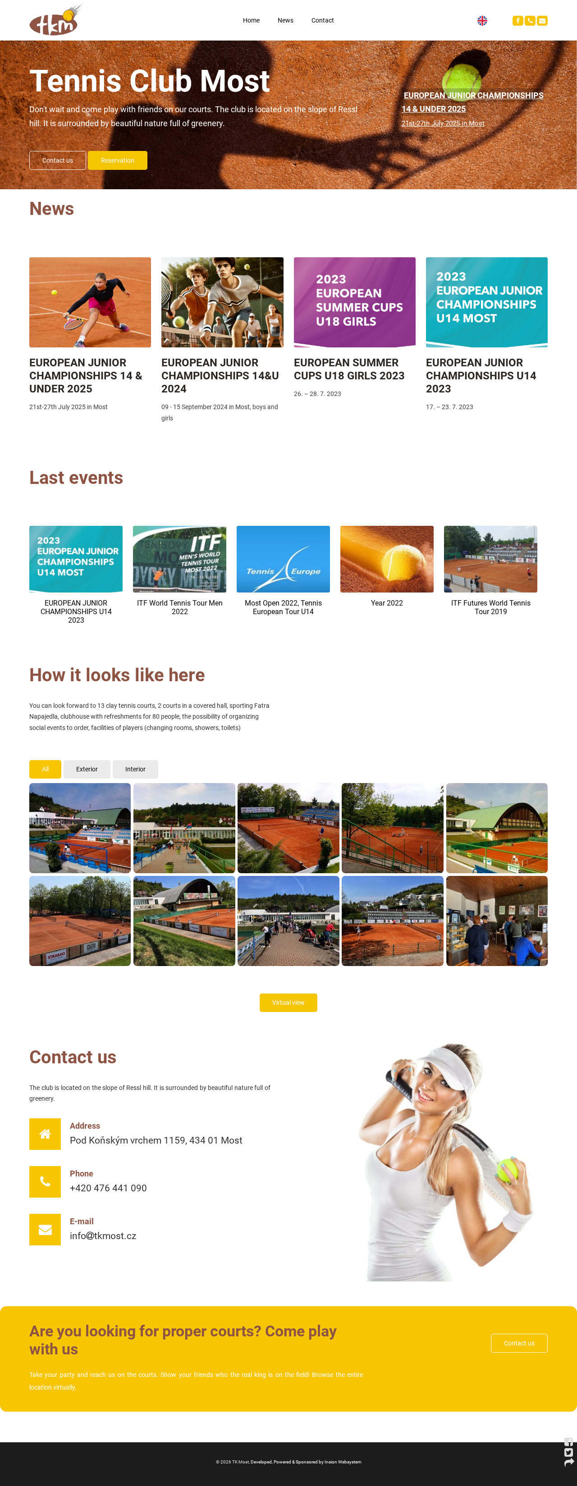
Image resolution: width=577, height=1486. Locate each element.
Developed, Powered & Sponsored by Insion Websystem (306, 1462)
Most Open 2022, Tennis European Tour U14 (283, 607)
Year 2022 (387, 603)
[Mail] (542, 21)
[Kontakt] (518, 21)
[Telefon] (530, 21)
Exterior (87, 769)
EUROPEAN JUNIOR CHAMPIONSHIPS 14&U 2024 (220, 375)
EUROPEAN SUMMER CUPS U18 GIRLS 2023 (349, 369)
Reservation (117, 160)
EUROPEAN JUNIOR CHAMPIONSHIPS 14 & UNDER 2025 (85, 375)
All (45, 769)
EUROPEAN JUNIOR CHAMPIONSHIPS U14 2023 (481, 375)
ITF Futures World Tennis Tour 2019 (491, 607)
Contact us (57, 160)
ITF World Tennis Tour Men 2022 (179, 607)
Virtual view (288, 1003)
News (285, 20)
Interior (135, 769)
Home (251, 20)
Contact (322, 20)
